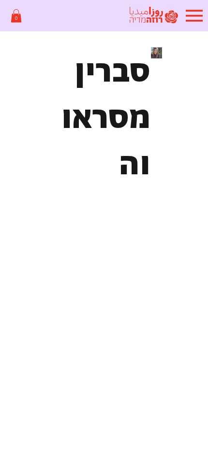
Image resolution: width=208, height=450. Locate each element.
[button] (16, 15)
